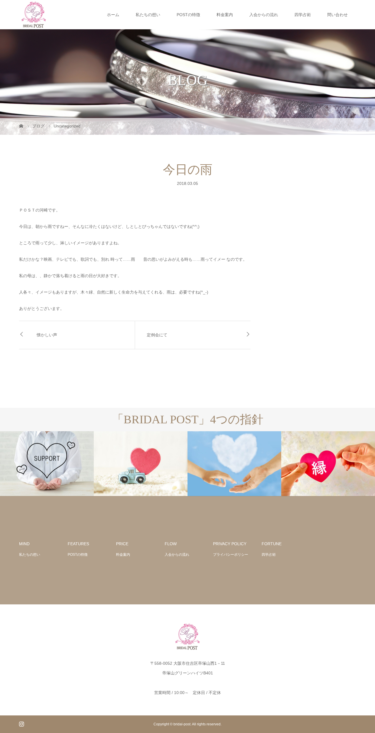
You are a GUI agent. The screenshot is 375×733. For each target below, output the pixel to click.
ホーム (113, 14)
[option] (47, 463)
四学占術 (302, 14)
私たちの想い (148, 14)
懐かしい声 (47, 335)
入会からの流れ (263, 14)
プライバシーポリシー (230, 555)
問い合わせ (337, 14)
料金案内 (225, 14)
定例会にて (157, 335)
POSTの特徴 (188, 14)
